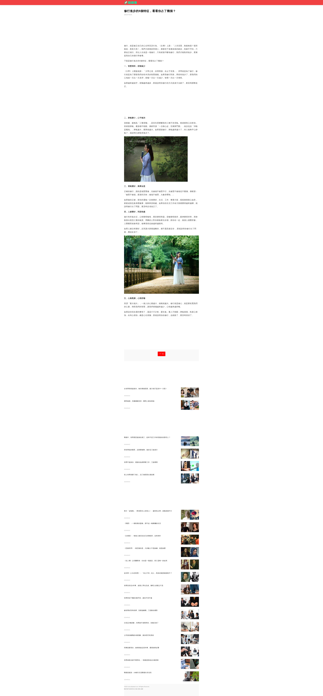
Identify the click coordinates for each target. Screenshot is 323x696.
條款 (136, 689)
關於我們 (126, 689)
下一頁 (161, 354)
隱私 (139, 689)
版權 (142, 689)
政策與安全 (132, 689)
